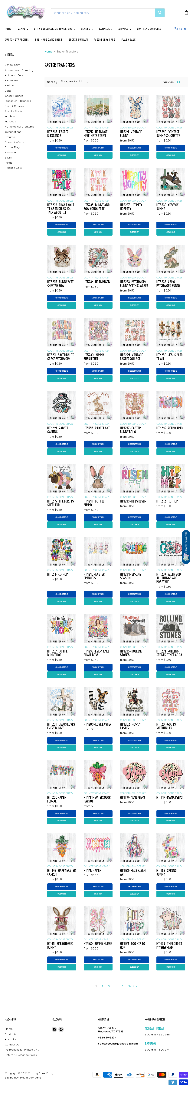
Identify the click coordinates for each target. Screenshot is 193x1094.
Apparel (123, 29)
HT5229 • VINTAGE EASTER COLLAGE (131, 357)
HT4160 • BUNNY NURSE (98, 943)
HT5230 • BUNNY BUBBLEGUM (94, 357)
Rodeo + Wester (15, 142)
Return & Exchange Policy (21, 1055)
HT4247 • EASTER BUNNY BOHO (130, 430)
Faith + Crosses (14, 106)
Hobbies (10, 116)
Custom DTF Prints (17, 40)
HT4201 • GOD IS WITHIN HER (166, 726)
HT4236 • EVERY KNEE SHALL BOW (96, 653)
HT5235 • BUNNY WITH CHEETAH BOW (61, 283)
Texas (8, 162)
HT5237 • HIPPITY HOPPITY (131, 207)
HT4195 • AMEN (92, 870)
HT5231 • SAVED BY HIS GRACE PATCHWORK (60, 357)
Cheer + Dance (14, 95)
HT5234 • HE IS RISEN (97, 281)
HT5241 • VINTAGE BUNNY (131, 133)
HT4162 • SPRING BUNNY (166, 872)
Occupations (13, 132)
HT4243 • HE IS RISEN (133, 501)
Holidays (10, 121)
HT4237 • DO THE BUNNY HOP (57, 653)
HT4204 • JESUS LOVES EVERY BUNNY (61, 726)
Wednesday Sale (104, 40)
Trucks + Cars (13, 167)
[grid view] (178, 82)
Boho (8, 90)
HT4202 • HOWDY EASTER (130, 726)
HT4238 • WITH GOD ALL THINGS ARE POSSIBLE (168, 578)
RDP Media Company (27, 1077)
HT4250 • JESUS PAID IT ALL (169, 357)
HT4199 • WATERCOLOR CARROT (97, 799)
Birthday (10, 85)
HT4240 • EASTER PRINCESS (94, 576)
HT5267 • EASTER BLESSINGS (57, 133)
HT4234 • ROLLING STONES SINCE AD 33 (169, 653)
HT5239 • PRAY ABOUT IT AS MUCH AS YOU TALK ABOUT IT (60, 209)
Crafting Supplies (149, 29)
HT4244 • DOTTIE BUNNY (94, 503)
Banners (104, 29)
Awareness (11, 80)
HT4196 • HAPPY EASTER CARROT (61, 872)
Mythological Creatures (19, 126)
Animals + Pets (14, 75)
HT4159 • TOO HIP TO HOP (132, 945)
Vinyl (22, 29)
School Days (13, 147)
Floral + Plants (13, 111)
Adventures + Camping (19, 70)
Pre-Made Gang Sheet (48, 40)
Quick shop (61, 155)
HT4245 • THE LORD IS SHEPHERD (60, 503)
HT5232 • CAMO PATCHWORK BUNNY (168, 283)
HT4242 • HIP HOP (167, 501)
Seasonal (10, 152)
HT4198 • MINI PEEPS (132, 797)
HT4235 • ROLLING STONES (131, 653)
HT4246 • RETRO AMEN (169, 428)
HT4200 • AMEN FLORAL (56, 799)
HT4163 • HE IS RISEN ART (133, 872)
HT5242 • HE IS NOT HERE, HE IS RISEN (96, 133)
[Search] (160, 12)
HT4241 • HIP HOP (57, 574)
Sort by (52, 82)
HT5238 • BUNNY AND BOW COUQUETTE (97, 207)
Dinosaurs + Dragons (18, 101)
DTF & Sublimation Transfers (53, 29)
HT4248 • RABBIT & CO (97, 428)
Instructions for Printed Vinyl (22, 1049)
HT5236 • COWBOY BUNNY (167, 207)
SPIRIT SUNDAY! (78, 40)
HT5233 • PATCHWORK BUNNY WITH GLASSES (134, 283)
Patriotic (10, 137)
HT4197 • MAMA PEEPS (169, 797)
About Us (10, 1039)
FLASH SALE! (129, 40)
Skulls (8, 157)
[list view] (183, 82)
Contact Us (12, 1044)
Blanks (86, 29)
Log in (181, 29)
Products (10, 1034)
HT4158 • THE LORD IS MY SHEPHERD (169, 945)
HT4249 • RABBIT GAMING (57, 430)
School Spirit (12, 64)
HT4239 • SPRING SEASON (130, 576)
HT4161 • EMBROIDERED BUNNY (60, 945)
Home (8, 29)
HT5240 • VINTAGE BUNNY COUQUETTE (168, 133)
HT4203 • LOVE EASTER (97, 724)
